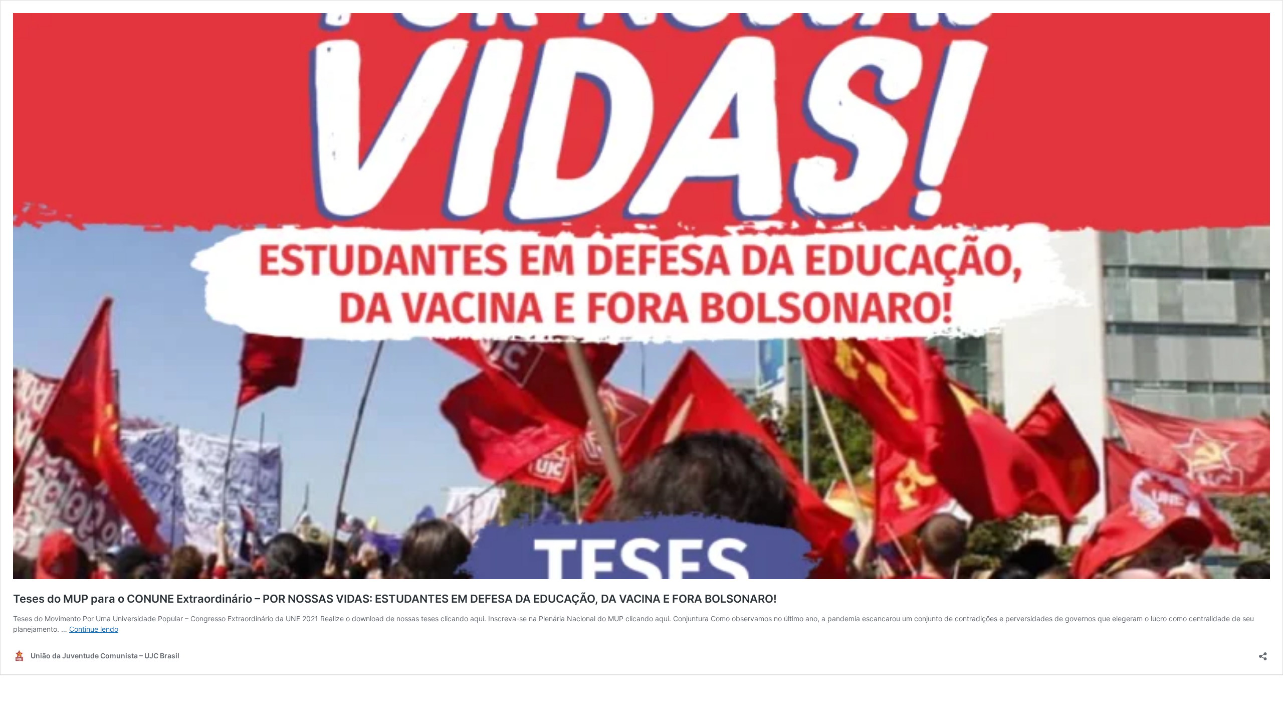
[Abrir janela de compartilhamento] (1263, 653)
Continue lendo (93, 629)
